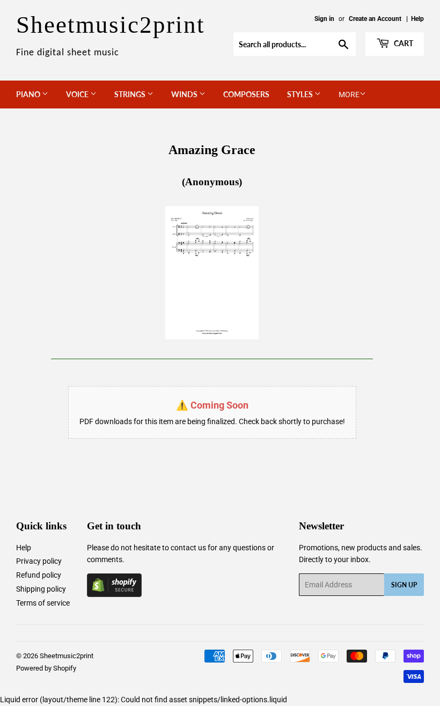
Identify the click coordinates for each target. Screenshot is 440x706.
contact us (188, 547)
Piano (29, 94)
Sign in (324, 19)
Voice (78, 94)
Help (417, 19)
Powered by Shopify (46, 668)
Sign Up (404, 585)
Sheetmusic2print (66, 656)
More (349, 94)
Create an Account (375, 19)
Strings (130, 94)
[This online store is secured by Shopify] (114, 594)
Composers (246, 94)
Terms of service (43, 603)
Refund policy (38, 575)
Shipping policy (41, 589)
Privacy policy (39, 561)
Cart (402, 43)
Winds (185, 94)
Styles (300, 94)
